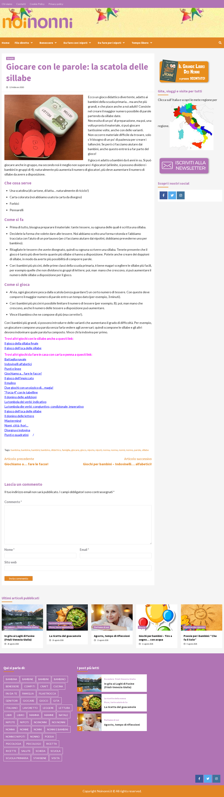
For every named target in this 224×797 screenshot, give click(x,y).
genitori (12, 700)
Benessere (46, 42)
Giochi (10, 58)
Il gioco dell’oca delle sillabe (22, 348)
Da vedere (10, 627)
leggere (48, 707)
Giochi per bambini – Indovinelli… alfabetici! (117, 461)
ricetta (51, 743)
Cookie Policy (37, 3)
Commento (13, 502)
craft (44, 686)
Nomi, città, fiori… (16, 425)
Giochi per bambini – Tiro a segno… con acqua (155, 637)
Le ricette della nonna (60, 623)
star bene (39, 758)
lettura (64, 707)
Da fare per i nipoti (109, 42)
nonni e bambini (57, 729)
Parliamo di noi (101, 627)
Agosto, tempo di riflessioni (112, 636)
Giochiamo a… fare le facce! (23, 373)
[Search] (220, 42)
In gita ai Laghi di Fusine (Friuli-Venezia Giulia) (19, 637)
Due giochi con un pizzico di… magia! (28, 387)
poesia (49, 736)
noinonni (40, 722)
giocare (75, 449)
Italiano (12, 707)
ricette (11, 750)
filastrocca (47, 693)
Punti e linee (12, 369)
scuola (56, 750)
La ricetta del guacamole (65, 636)
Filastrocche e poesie (194, 627)
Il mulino (10, 383)
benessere (12, 686)
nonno (129, 449)
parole (137, 449)
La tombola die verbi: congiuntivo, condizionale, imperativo (44, 406)
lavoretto (30, 707)
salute (26, 750)
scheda (41, 750)
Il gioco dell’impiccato (19, 378)
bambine (25, 449)
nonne (114, 449)
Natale (63, 715)
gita (56, 700)
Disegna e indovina (17, 430)
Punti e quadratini (16, 435)
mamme (49, 715)
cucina (58, 686)
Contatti (21, 3)
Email (84, 550)
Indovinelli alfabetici (18, 364)
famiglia (66, 449)
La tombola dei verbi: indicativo (25, 402)
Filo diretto (22, 42)
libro (20, 715)
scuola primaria (17, 758)
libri (9, 715)
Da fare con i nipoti (75, 42)
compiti (29, 686)
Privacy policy (55, 3)
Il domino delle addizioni (20, 397)
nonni (122, 449)
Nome (9, 550)
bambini (35, 449)
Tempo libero (140, 42)
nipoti (99, 449)
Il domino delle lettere (19, 416)
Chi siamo (7, 3)
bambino (45, 449)
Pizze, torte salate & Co (61, 627)
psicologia (13, 743)
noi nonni (58, 722)
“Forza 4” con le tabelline (21, 392)
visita (55, 758)
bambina (15, 449)
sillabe (145, 449)
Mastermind (12, 421)
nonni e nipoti (15, 736)
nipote (90, 449)
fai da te (11, 693)
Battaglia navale (15, 359)
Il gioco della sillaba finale (21, 343)
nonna (106, 449)
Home (5, 42)
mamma (34, 715)
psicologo (33, 743)
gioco (83, 449)
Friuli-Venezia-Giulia (28, 627)
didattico (56, 449)
